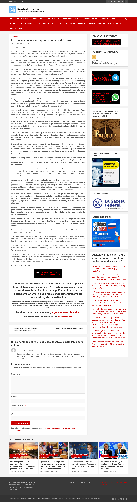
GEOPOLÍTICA (38, 19)
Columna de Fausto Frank (19, 455)
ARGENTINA (104, 455)
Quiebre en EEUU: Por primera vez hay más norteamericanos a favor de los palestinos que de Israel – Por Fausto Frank (53, 465)
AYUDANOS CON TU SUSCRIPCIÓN (109, 23)
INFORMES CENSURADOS (86, 23)
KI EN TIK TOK (70, 23)
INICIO (12, 19)
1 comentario (36, 44)
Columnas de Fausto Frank (21, 439)
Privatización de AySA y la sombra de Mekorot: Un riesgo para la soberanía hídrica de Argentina (113, 465)
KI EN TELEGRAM (16, 23)
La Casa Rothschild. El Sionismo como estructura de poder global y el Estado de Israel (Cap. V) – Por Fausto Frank (109, 302)
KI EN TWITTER (44, 23)
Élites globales (16, 457)
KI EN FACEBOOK (57, 23)
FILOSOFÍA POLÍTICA (91, 19)
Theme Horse (75, 498)
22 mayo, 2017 (15, 44)
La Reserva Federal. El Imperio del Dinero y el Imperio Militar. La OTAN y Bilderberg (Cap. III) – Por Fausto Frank (109, 285)
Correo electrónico (18, 405)
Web (13, 414)
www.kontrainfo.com (65, 317)
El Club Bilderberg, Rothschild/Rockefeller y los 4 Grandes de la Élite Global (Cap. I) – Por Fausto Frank (109, 268)
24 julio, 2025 (104, 471)
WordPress (97, 498)
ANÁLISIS (78, 19)
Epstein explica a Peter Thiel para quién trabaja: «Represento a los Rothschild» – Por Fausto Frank (84, 465)
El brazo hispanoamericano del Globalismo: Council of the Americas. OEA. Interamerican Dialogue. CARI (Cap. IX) (108, 344)
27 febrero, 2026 (45, 471)
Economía (14, 37)
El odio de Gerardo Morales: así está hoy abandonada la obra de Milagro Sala (26, 329)
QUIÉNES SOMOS (16, 28)
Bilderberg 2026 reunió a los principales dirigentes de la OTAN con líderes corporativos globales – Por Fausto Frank (22, 465)
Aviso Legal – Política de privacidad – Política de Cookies (45, 498)
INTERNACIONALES (23, 19)
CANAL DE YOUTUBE (108, 19)
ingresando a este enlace (66, 312)
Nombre (14, 397)
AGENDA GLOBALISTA (53, 19)
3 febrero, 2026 (75, 471)
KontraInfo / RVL (26, 44)
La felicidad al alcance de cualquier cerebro (69, 328)
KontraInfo (22, 471)
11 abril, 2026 (14, 471)
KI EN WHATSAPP (30, 23)
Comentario (16, 374)
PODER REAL (67, 19)
